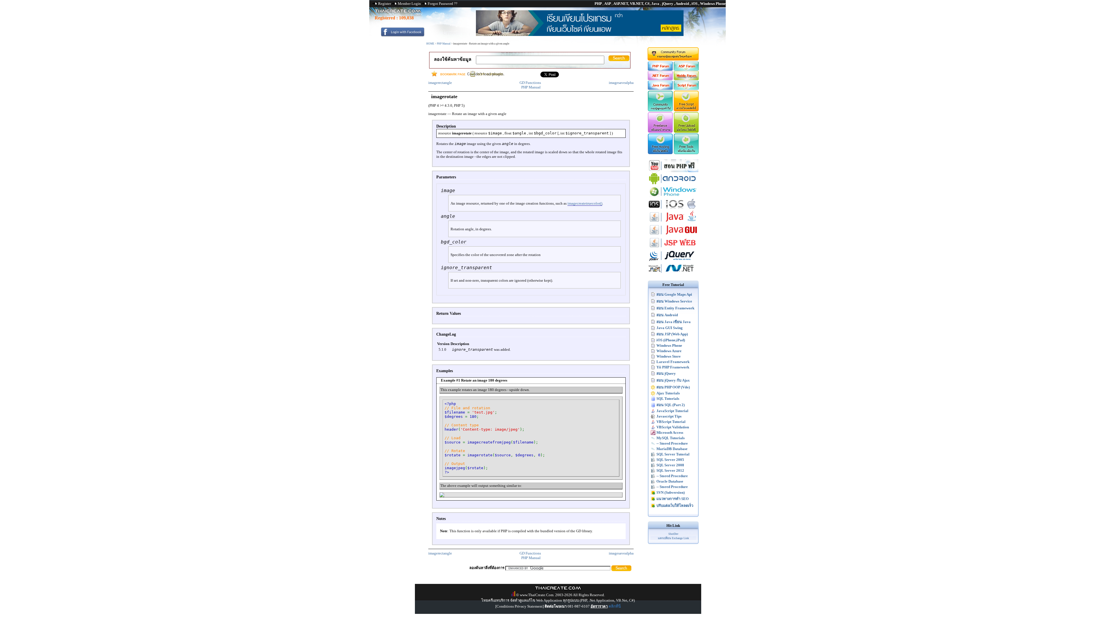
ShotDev (673, 533)
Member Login (409, 3)
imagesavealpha (621, 82)
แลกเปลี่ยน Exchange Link (673, 538)
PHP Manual (444, 43)
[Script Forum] (686, 88)
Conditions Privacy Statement (519, 606)
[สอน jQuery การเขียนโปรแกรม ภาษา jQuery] (673, 261)
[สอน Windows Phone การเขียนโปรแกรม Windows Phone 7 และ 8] (673, 196)
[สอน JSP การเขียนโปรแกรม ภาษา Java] (673, 248)
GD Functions (530, 82)
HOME (430, 43)
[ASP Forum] (686, 69)
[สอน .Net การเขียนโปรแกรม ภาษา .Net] (673, 273)
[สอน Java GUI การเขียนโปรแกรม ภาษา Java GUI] (673, 235)
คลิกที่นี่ (615, 606)
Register (384, 3)
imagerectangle (440, 82)
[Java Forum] (660, 88)
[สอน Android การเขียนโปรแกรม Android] (673, 184)
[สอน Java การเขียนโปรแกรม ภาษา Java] (673, 222)
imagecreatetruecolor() (584, 203)
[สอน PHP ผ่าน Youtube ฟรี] (673, 171)
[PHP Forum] (660, 69)
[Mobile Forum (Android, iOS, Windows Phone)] (686, 79)
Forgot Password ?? (442, 3)
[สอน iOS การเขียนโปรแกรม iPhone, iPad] (673, 209)
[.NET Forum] (660, 79)
